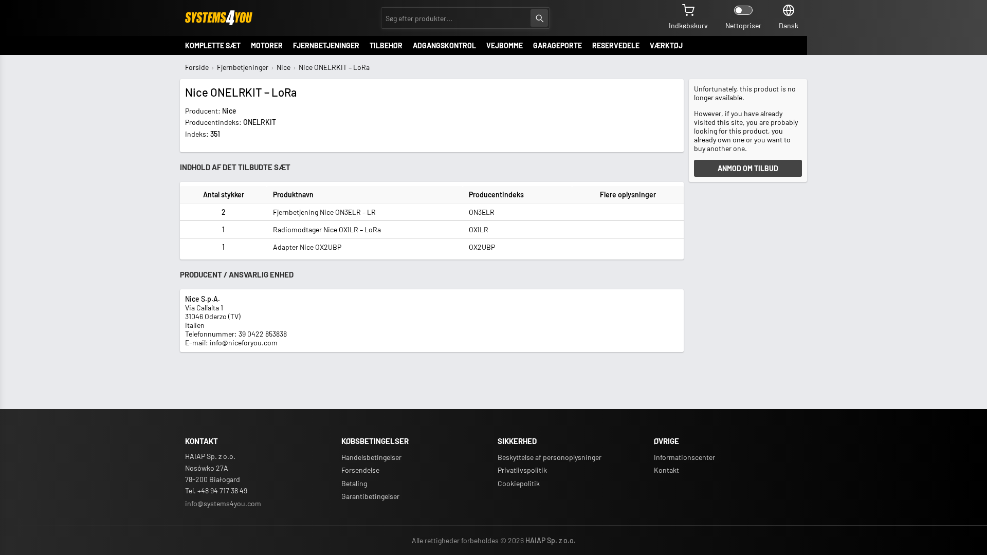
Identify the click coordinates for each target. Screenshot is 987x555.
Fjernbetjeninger (242, 67)
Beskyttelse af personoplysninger (549, 457)
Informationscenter (684, 457)
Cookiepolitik (519, 483)
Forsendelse (360, 470)
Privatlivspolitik (522, 470)
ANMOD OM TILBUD (748, 168)
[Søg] (539, 18)
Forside (197, 67)
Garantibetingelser (370, 496)
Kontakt (666, 470)
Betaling (354, 483)
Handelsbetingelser (371, 457)
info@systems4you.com (223, 503)
